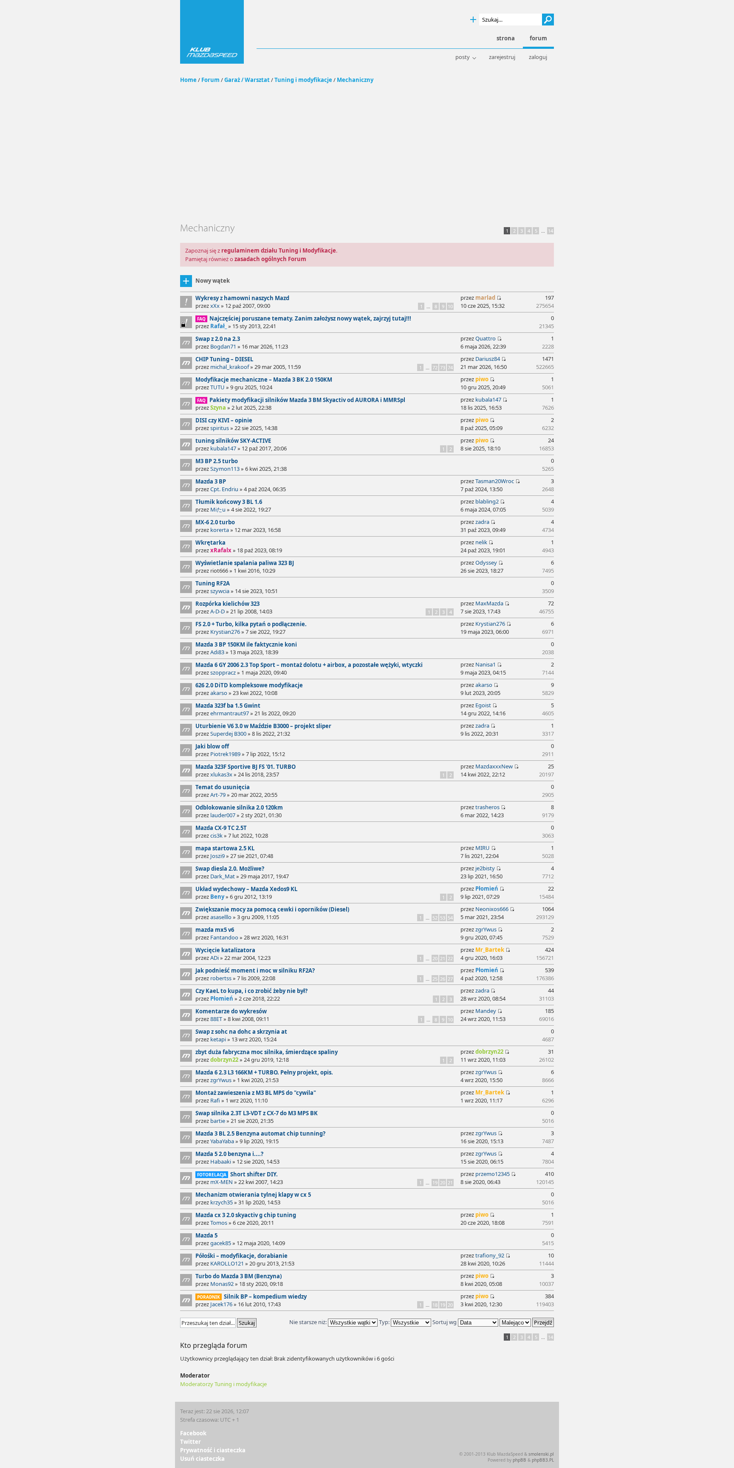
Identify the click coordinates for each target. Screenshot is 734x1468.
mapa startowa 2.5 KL (224, 848)
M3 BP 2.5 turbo (216, 461)
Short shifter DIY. (254, 1174)
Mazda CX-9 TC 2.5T (221, 828)
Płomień (486, 888)
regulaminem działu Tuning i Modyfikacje (278, 250)
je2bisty (485, 868)
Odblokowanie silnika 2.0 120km (239, 807)
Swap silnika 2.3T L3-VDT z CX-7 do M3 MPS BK (256, 1113)
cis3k (216, 835)
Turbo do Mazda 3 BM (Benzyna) (238, 1276)
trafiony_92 (489, 1255)
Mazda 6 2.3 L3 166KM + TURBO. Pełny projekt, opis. (264, 1072)
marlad (485, 297)
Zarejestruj (502, 57)
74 (450, 367)
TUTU (217, 387)
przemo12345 (492, 1174)
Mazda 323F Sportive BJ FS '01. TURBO (245, 767)
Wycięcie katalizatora (225, 950)
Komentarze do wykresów (231, 1011)
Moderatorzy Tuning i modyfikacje (223, 1384)
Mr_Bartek (489, 949)
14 (550, 231)
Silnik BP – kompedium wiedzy (265, 1296)
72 (435, 367)
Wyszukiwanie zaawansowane (473, 19)
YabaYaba (222, 1141)
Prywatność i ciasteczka (213, 1450)
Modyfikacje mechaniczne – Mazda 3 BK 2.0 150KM (263, 379)
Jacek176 (221, 1304)
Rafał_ (218, 326)
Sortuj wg (445, 1322)
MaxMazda (489, 603)
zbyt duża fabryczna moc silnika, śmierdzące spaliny (266, 1052)
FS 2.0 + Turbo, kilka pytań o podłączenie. (251, 624)
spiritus (219, 428)
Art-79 (218, 795)
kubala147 (488, 399)
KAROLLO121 (227, 1263)
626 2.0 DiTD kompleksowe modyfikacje (249, 685)
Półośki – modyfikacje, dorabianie (241, 1256)
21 (442, 958)
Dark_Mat (222, 876)
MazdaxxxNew (494, 766)
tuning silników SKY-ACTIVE (233, 440)
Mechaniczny (355, 80)
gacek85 (220, 1243)
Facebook (193, 1433)
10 (450, 306)
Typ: (384, 1322)
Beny (217, 896)
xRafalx (220, 550)
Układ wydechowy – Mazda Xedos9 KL (246, 889)
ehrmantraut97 (229, 713)
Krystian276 (225, 632)
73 (442, 367)
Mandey (485, 1011)
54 (450, 917)
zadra (482, 522)
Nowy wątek (212, 280)
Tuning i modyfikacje (303, 80)
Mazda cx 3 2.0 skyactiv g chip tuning (245, 1215)
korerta (219, 530)
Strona (506, 38)
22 (450, 958)
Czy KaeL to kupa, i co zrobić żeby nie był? (251, 991)
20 (435, 958)
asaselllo (220, 917)
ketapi (218, 1039)
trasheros (487, 807)
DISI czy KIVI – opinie (223, 420)
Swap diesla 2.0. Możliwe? (229, 868)
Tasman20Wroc (494, 481)
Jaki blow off (212, 746)
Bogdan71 (223, 346)
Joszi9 (217, 856)
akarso (218, 693)
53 (442, 917)
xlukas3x (221, 774)
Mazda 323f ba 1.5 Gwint (227, 705)
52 (435, 917)
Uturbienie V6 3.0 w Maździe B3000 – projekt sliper (263, 726)
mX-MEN (221, 1182)
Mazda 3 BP (210, 481)
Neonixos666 (491, 909)
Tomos (218, 1222)
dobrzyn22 (224, 1059)
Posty (462, 57)
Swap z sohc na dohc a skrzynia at (241, 1031)
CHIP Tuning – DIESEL (224, 359)
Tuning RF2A (212, 583)
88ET (216, 1019)
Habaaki (220, 1161)
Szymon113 (225, 468)
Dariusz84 (487, 359)
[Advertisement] (367, 158)
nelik (481, 542)
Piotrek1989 (225, 754)
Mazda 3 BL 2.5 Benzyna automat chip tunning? (260, 1133)
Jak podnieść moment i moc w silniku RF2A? (255, 970)
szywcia (219, 591)
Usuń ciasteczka (202, 1458)
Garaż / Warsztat (247, 80)
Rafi (215, 1100)
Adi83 (217, 652)
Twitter (190, 1442)
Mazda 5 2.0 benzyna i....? (229, 1154)
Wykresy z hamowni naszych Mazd (242, 298)
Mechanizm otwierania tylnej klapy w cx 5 (253, 1194)
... (543, 231)
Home (188, 80)
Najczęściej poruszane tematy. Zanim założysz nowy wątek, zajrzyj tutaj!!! (310, 318)
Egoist (483, 705)
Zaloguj (538, 57)
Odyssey (486, 562)
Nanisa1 (485, 664)
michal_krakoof (229, 367)
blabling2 (487, 501)
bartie (217, 1121)
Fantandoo (224, 937)
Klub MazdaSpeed (212, 32)
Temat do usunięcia (222, 787)
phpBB (519, 1460)
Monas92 (222, 1284)
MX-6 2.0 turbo (215, 522)
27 (450, 979)
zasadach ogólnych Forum (270, 259)
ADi (214, 958)
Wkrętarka (210, 542)
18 (435, 1305)
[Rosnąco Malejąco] (527, 1322)
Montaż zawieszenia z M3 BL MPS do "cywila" (255, 1093)
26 (442, 979)
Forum (210, 80)
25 (435, 979)
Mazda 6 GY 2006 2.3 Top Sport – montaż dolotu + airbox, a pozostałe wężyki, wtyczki (309, 665)
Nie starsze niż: (308, 1322)
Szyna (218, 407)
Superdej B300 (228, 733)
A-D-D (217, 611)
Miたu (218, 509)
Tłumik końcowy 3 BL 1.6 (228, 502)
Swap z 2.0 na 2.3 (217, 339)
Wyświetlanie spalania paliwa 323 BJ (244, 563)
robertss (220, 978)
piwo (481, 379)
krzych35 (221, 1202)
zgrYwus (486, 929)
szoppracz (223, 672)
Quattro (485, 338)
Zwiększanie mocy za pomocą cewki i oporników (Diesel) (272, 909)
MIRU (482, 848)
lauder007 (222, 815)
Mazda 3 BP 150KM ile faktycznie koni (246, 644)
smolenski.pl (541, 1454)
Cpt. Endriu (224, 489)
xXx (215, 305)
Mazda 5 (206, 1235)
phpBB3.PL (543, 1460)
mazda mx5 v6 (214, 930)
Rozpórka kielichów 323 (227, 603)
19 (435, 1182)
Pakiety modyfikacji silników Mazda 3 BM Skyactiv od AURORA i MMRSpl (307, 400)
